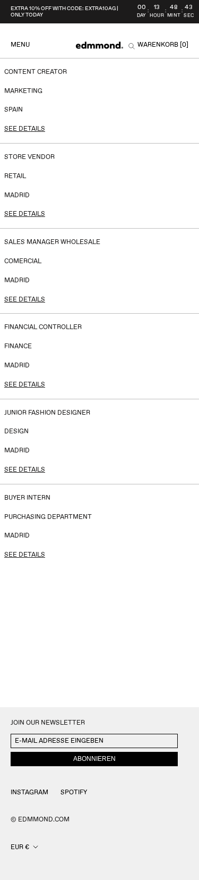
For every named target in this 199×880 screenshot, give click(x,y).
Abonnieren (94, 758)
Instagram (29, 793)
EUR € (20, 847)
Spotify (73, 793)
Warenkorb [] (162, 45)
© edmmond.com (40, 820)
